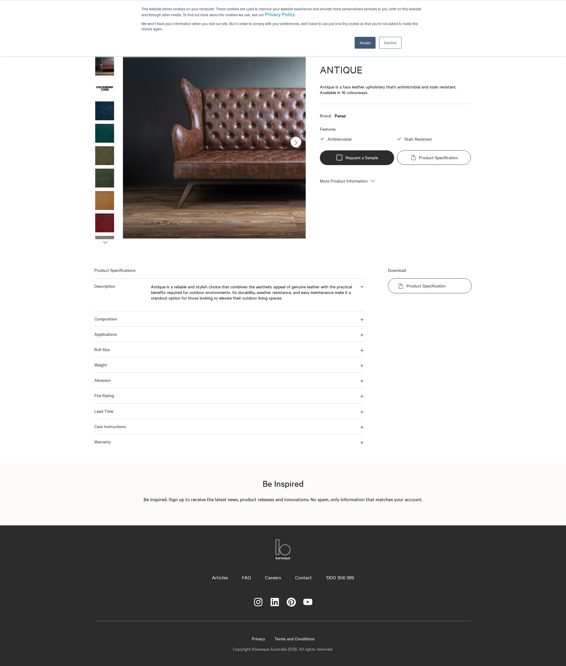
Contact (303, 577)
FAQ (246, 577)
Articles (220, 577)
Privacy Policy (280, 14)
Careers (273, 577)
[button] (120, 295)
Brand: (326, 115)
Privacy (258, 639)
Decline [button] (390, 42)
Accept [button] (365, 42)
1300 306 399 (340, 577)
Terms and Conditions (294, 639)
